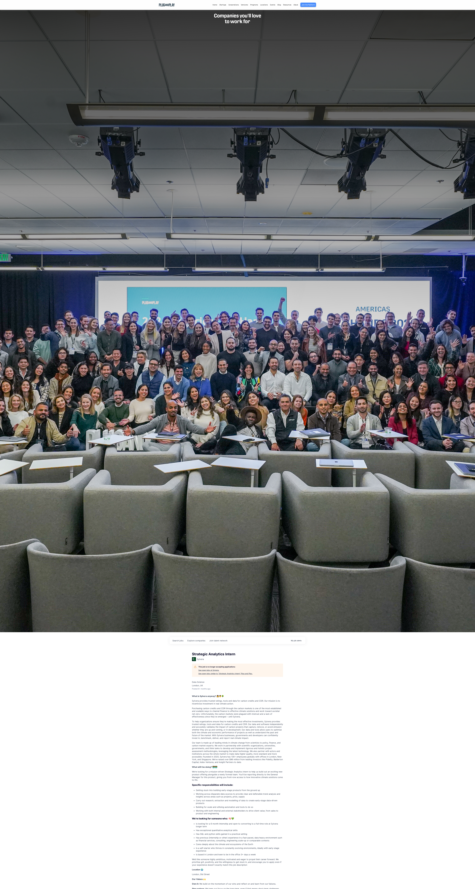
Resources (287, 5)
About (296, 5)
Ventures (244, 5)
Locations (264, 5)
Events (272, 5)
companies (196, 640)
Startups (222, 5)
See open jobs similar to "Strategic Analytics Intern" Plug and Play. (225, 673)
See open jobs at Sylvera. (208, 670)
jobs (177, 640)
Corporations (233, 5)
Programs (254, 5)
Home (215, 5)
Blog (279, 5)
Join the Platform (308, 5)
